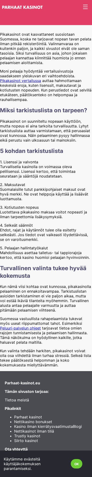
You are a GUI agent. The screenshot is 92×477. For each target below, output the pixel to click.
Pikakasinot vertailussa (20, 80)
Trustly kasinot (27, 436)
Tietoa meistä (17, 400)
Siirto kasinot (26, 440)
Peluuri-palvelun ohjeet (20, 328)
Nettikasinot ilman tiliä (34, 431)
